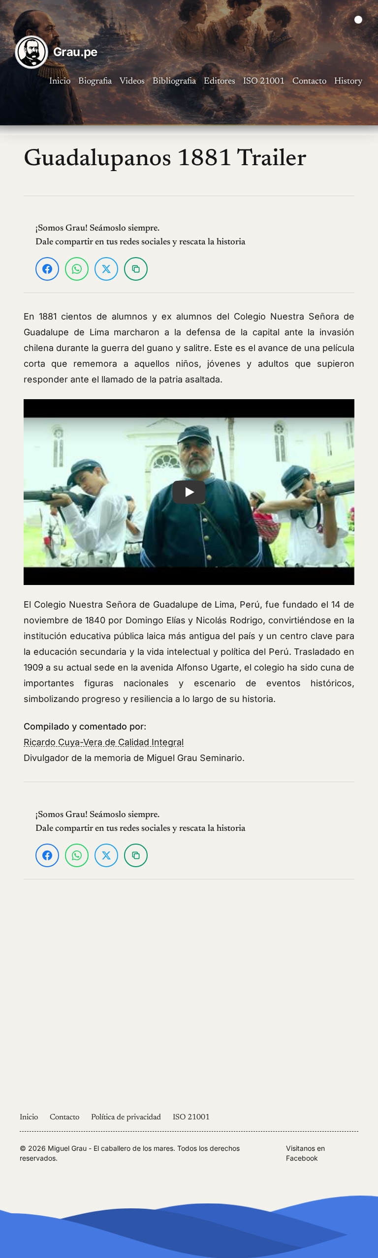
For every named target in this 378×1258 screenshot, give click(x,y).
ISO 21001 (263, 81)
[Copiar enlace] (136, 269)
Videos (132, 81)
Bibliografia (174, 81)
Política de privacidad (126, 1117)
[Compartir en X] (106, 269)
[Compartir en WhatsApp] (77, 269)
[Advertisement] (189, 995)
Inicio (59, 81)
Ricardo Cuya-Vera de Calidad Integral (104, 742)
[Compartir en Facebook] (47, 269)
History (348, 81)
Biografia (95, 81)
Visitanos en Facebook (305, 1153)
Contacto (309, 81)
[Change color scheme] (358, 20)
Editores (219, 81)
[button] (189, 492)
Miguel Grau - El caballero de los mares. (111, 1148)
